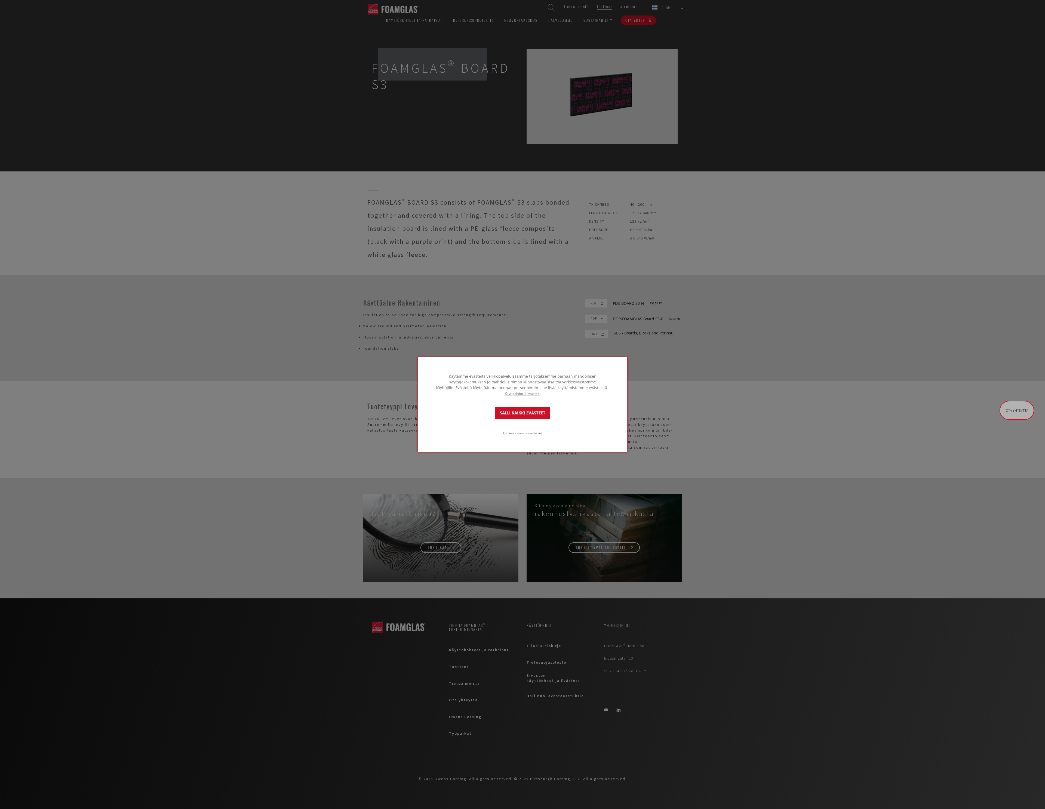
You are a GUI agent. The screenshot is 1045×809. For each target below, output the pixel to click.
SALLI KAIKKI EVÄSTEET (522, 413)
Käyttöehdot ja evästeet (522, 393)
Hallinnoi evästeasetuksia (522, 433)
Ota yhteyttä (1017, 410)
